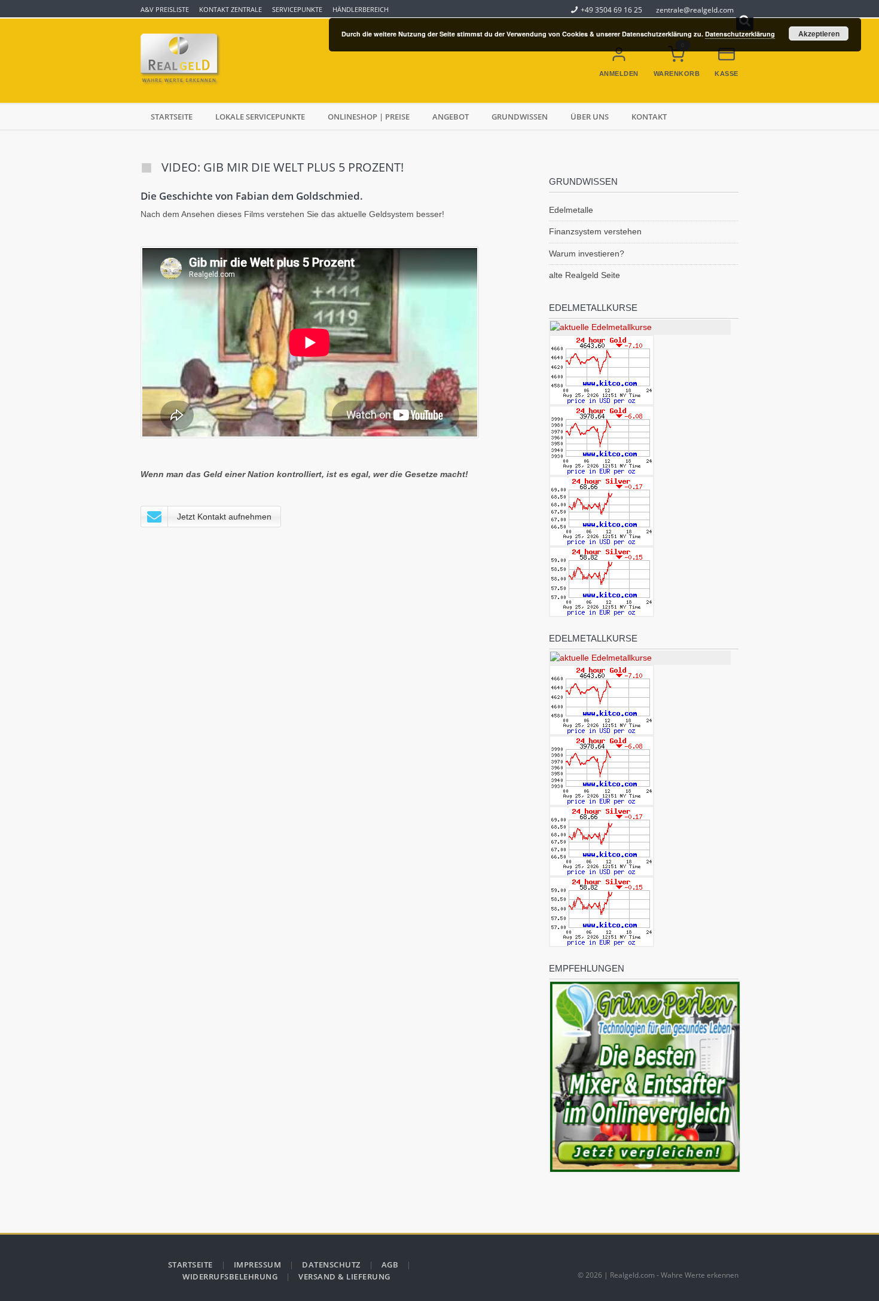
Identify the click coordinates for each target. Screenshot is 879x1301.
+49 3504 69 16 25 (611, 9)
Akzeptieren (819, 33)
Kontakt (649, 116)
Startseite (172, 116)
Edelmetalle (571, 210)
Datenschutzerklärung (740, 33)
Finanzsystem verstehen (595, 231)
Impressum (258, 1264)
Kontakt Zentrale (230, 9)
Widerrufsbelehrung (229, 1276)
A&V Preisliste (165, 9)
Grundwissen (520, 116)
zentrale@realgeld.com (695, 9)
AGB (390, 1264)
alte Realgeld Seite (584, 275)
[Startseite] (183, 60)
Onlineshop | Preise (369, 116)
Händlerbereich (360, 9)
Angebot (450, 116)
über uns (589, 116)
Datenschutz (331, 1264)
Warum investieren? (586, 253)
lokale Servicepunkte (260, 116)
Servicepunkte (297, 9)
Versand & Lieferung (344, 1276)
